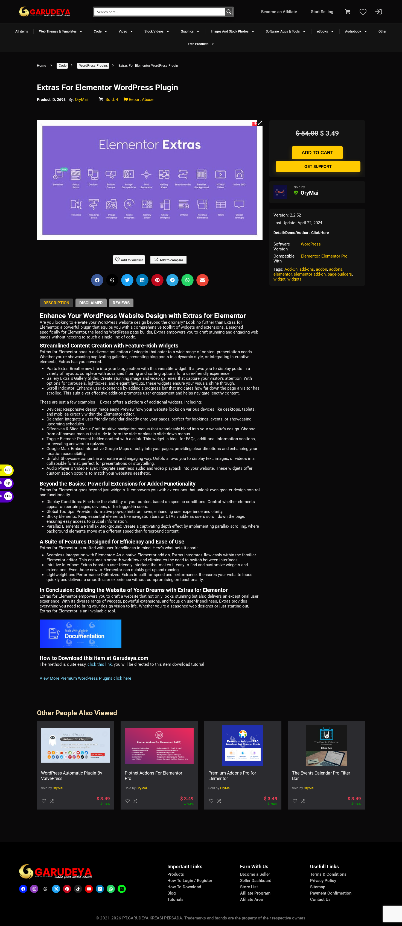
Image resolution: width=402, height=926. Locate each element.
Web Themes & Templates (58, 31)
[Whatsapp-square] (122, 889)
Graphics (187, 31)
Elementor (310, 256)
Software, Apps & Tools (283, 31)
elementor (282, 274)
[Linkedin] (100, 889)
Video (123, 31)
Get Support (318, 166)
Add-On (291, 269)
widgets (294, 279)
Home (41, 66)
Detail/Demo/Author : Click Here (301, 232)
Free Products (198, 44)
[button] (260, 123)
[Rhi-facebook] (23, 889)
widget (279, 279)
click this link (100, 664)
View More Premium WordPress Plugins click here (85, 678)
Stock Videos (154, 31)
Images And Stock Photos (230, 31)
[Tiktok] (78, 889)
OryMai (81, 99)
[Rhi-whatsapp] (111, 889)
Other (382, 31)
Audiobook (353, 31)
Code (97, 31)
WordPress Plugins (93, 66)
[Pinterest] (67, 889)
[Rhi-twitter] (56, 889)
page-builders (340, 274)
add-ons (306, 269)
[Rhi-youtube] (89, 889)
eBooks (322, 31)
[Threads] (45, 889)
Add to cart (317, 152)
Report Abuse (140, 99)
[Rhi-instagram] (34, 889)
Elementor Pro (334, 256)
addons (335, 269)
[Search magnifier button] (229, 12)
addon (321, 269)
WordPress (311, 244)
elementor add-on (310, 274)
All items (21, 31)
